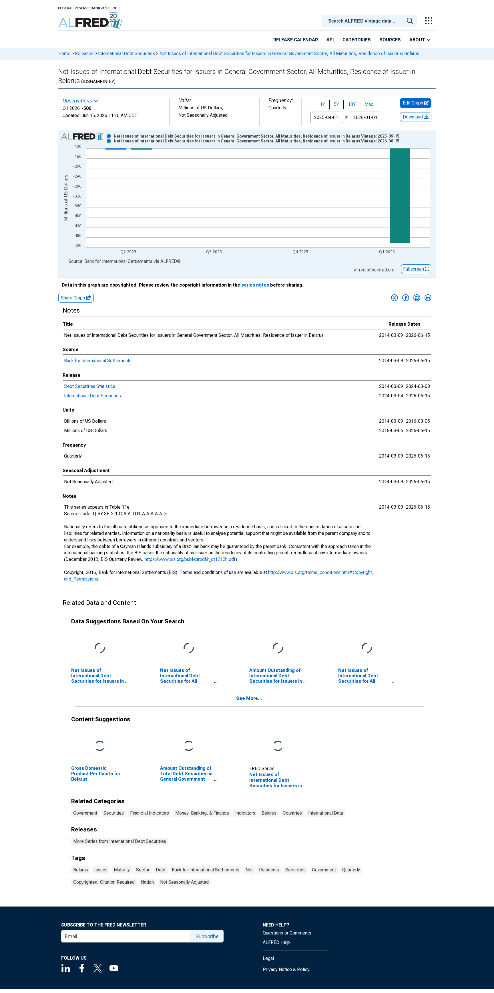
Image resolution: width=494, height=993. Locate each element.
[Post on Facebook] (405, 297)
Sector (143, 870)
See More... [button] (249, 698)
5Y (336, 104)
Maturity (122, 870)
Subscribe (207, 936)
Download (413, 117)
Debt (161, 870)
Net (249, 870)
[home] (90, 20)
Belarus (269, 813)
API (330, 40)
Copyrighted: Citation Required (104, 882)
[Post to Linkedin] (428, 297)
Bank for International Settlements (98, 360)
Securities (113, 813)
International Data (325, 813)
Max (368, 104)
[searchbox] (370, 21)
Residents (269, 870)
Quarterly (351, 870)
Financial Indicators (149, 813)
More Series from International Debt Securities (119, 841)
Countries (292, 813)
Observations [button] (78, 100)
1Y (322, 104)
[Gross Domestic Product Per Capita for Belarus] (99, 746)
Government (85, 813)
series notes (255, 285)
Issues (100, 870)
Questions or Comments (287, 933)
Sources (390, 40)
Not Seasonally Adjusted (184, 882)
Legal (268, 958)
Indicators (245, 813)
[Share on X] (394, 297)
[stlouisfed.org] (89, 7)
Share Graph (73, 298)
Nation (147, 882)
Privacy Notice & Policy (286, 969)
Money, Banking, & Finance (202, 813)
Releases (84, 53)
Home (64, 53)
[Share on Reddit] (416, 297)
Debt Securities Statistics (89, 386)
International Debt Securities (126, 53)
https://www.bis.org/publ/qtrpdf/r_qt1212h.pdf (190, 559)
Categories (356, 40)
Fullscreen (414, 269)
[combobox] (370, 20)
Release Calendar (295, 40)
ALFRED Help (276, 942)
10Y (352, 104)
